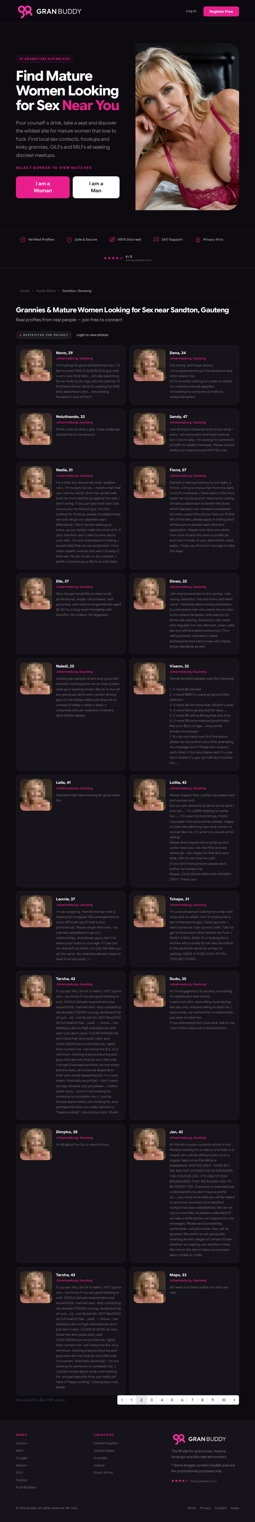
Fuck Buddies (26, 1487)
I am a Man (96, 187)
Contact (221, 1508)
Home (24, 291)
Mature (21, 1465)
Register (221, 11)
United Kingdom (106, 1443)
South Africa (45, 291)
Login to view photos (92, 335)
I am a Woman (43, 187)
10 (224, 1400)
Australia (100, 1458)
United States (104, 1451)
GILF (19, 1472)
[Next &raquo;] (234, 1400)
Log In (191, 11)
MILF (19, 1451)
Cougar (21, 1458)
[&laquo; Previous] (122, 1400)
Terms (191, 1508)
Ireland (99, 1465)
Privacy (205, 1508)
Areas (235, 1508)
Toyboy (21, 1480)
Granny (21, 1443)
